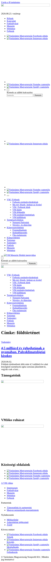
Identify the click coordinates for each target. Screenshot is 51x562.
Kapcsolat (11, 21)
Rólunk (10, 18)
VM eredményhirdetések (23, 215)
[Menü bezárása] (8, 195)
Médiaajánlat (12, 520)
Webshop (11, 28)
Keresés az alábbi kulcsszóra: (20, 92)
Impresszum (12, 488)
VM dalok (17, 210)
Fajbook (10, 31)
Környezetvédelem (15, 227)
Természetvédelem (15, 220)
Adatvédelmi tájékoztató (17, 522)
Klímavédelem (13, 237)
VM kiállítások (19, 217)
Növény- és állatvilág (21, 225)
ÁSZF (9, 525)
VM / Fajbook (13, 199)
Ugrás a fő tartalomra (10, 2)
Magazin (11, 26)
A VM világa (7, 483)
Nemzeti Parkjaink (20, 222)
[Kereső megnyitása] (8, 89)
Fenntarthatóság (19, 230)
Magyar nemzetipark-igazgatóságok (23, 510)
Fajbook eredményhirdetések (25, 202)
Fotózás (10, 245)
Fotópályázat (12, 23)
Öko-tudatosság (19, 235)
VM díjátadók (18, 212)
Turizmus (11, 240)
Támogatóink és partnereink (19, 507)
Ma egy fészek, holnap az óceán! (27, 204)
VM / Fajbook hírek (21, 207)
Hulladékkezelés (19, 232)
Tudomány (11, 243)
